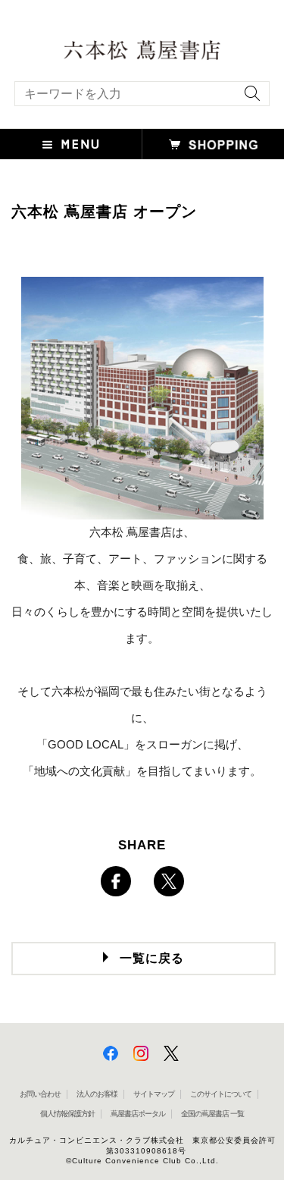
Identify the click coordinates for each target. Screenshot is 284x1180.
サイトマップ (153, 1094)
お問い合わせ (40, 1094)
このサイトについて (220, 1094)
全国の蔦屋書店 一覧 (212, 1113)
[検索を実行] (248, 98)
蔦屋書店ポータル (138, 1113)
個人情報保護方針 (67, 1113)
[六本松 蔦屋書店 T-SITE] (142, 48)
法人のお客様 (96, 1094)
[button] (71, 144)
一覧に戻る (152, 958)
